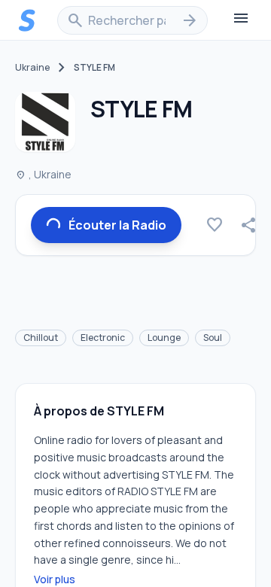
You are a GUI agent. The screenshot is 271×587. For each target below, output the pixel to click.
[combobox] (132, 20)
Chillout (40, 337)
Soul (212, 337)
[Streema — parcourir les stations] (27, 20)
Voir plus (54, 579)
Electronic (103, 337)
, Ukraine (43, 174)
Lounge (164, 337)
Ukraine (32, 68)
